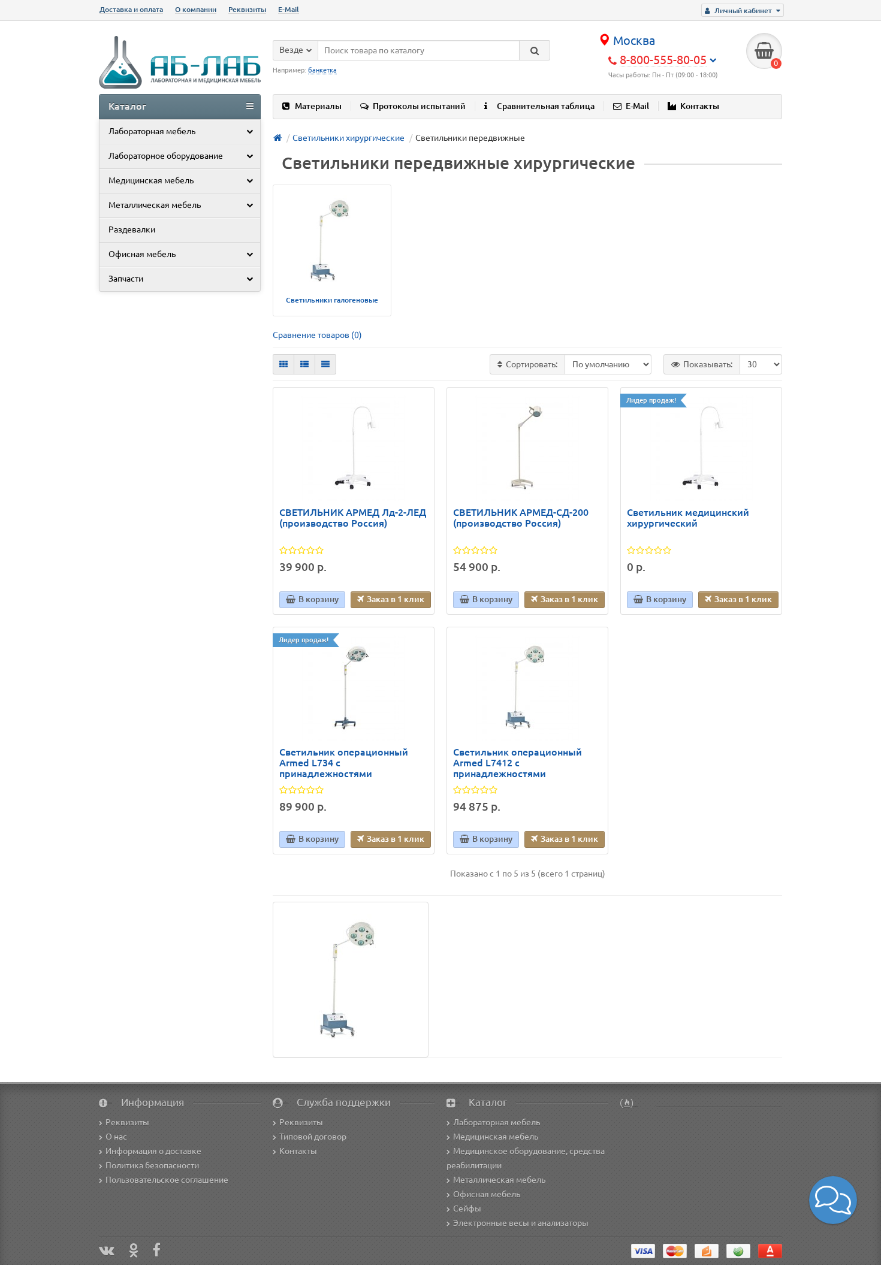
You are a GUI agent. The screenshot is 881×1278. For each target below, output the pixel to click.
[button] (833, 1200)
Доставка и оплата (131, 9)
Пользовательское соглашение (166, 1180)
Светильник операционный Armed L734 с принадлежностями (343, 762)
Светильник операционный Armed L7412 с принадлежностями (517, 762)
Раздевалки (131, 229)
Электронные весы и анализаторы (521, 1223)
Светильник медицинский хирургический (688, 517)
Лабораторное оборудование (165, 156)
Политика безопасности (152, 1165)
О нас (116, 1136)
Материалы (318, 106)
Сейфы (467, 1208)
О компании (195, 9)
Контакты (699, 106)
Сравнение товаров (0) (317, 335)
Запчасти (125, 278)
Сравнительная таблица (546, 106)
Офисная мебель (142, 254)
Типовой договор (312, 1136)
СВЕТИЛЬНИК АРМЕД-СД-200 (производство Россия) (521, 517)
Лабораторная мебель (151, 131)
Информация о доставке (153, 1151)
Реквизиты (247, 9)
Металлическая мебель (154, 205)
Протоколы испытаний (419, 106)
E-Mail (288, 9)
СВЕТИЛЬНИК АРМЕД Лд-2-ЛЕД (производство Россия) (352, 517)
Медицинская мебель (151, 180)
